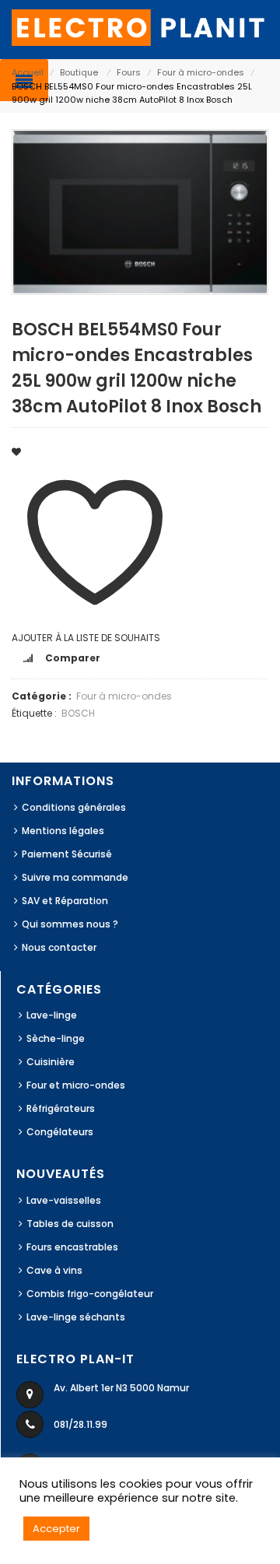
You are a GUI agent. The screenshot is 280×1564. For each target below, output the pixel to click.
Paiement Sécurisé (67, 854)
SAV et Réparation (65, 900)
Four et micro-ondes (75, 1085)
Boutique (79, 72)
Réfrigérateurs (60, 1108)
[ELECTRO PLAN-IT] (140, 26)
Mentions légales (63, 830)
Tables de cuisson (70, 1223)
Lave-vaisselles (63, 1200)
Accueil (28, 72)
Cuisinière (50, 1061)
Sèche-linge (55, 1038)
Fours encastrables (72, 1247)
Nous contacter (59, 947)
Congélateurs (59, 1131)
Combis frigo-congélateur (89, 1293)
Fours (129, 72)
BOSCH (78, 713)
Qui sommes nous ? (70, 924)
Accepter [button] (56, 1528)
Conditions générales (74, 807)
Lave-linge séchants (75, 1317)
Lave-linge (51, 1015)
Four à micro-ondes (200, 72)
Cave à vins (54, 1270)
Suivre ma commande (75, 877)
